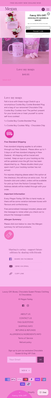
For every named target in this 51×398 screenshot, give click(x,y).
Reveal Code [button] (38, 31)
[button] (48, 13)
